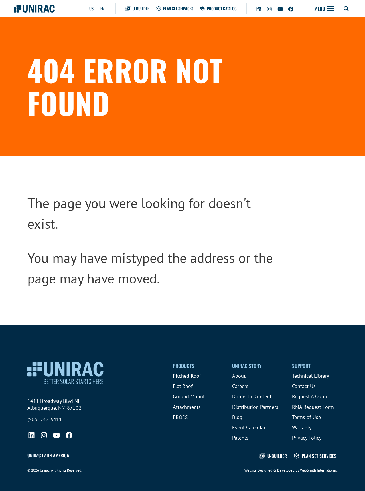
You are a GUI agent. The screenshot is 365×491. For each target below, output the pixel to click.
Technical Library (310, 376)
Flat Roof (183, 386)
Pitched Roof (187, 376)
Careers (240, 386)
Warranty (301, 427)
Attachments (187, 407)
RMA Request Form (313, 407)
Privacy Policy (306, 437)
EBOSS (180, 417)
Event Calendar (248, 427)
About (239, 376)
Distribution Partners (255, 407)
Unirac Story (247, 365)
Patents (240, 437)
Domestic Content (251, 396)
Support (301, 365)
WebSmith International (318, 470)
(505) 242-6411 (44, 419)
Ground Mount (189, 396)
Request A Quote (310, 396)
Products (183, 365)
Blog (237, 417)
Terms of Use (306, 417)
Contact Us (304, 386)
